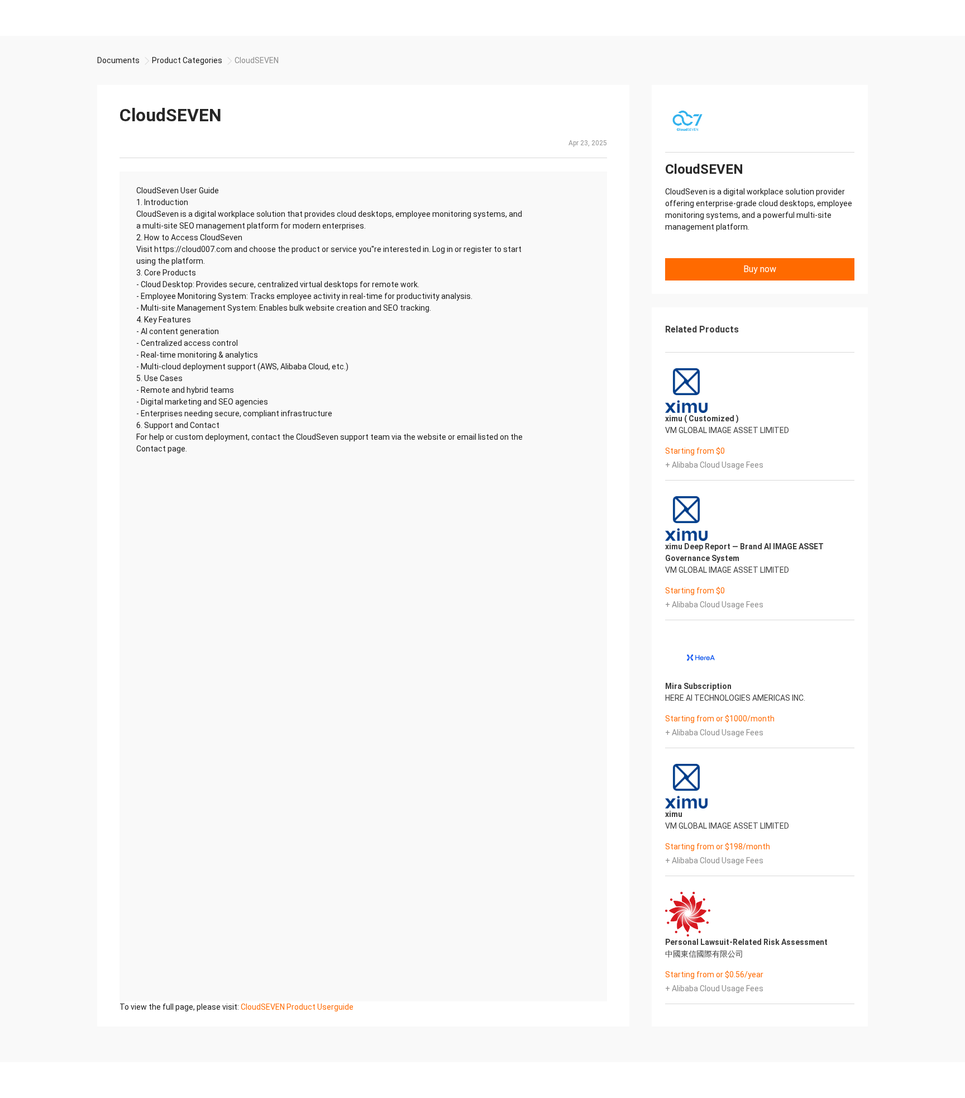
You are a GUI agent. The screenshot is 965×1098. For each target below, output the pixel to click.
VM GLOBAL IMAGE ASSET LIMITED (727, 430)
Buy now (759, 269)
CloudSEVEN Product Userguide (297, 1006)
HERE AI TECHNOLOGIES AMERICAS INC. (735, 697)
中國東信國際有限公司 (704, 953)
